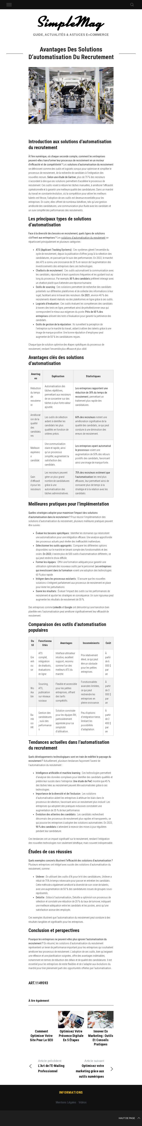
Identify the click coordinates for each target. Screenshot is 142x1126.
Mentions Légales (66, 1102)
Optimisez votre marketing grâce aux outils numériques (90, 1068)
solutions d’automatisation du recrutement (83, 237)
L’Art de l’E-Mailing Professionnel (51, 1066)
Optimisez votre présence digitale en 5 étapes (71, 1035)
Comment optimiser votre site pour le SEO (41, 1035)
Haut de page (127, 1118)
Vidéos (83, 1102)
